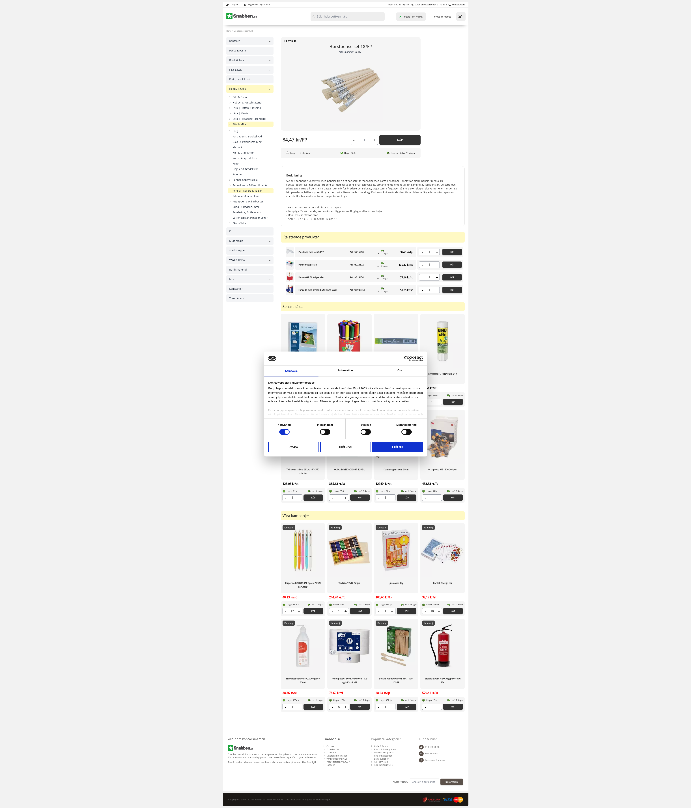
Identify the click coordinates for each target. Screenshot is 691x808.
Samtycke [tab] (291, 370)
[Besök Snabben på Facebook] (421, 760)
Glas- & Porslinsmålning (247, 142)
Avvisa (293, 446)
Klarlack (237, 147)
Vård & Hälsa (237, 260)
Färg (235, 131)
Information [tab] (345, 370)
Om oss (330, 746)
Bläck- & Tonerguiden (385, 749)
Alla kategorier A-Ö (383, 765)
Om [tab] (399, 370)
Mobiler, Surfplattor (384, 752)
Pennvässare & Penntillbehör (250, 185)
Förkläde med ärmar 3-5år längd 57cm (317, 289)
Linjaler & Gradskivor (245, 169)
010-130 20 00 (432, 747)
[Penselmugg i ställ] (290, 265)
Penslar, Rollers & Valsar (247, 190)
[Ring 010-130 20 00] (421, 747)
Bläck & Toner (237, 60)
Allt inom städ (381, 762)
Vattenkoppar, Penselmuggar (250, 217)
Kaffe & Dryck (381, 746)
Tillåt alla (397, 446)
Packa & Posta (237, 50)
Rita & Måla (240, 124)
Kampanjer (236, 288)
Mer (231, 279)
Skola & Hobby (381, 758)
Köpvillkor (331, 752)
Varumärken (236, 298)
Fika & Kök (235, 69)
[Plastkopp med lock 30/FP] (290, 252)
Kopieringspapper (383, 755)
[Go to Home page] (241, 16)
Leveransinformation (336, 755)
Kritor (236, 163)
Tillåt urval (345, 446)
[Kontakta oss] (421, 753)
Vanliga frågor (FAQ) (336, 758)
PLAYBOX (290, 41)
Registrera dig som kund (259, 4)
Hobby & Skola (238, 88)
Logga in (234, 4)
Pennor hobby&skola (245, 180)
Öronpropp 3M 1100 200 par (442, 469)
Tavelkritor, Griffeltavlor (247, 212)
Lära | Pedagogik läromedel (249, 118)
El (230, 231)
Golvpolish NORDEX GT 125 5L (349, 469)
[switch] (325, 432)
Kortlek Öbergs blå (442, 583)
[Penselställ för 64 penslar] (290, 277)
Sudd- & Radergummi (246, 207)
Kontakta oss (332, 749)
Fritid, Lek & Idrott (240, 79)
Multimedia (236, 241)
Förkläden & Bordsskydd (247, 136)
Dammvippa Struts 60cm (396, 469)
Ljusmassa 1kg (396, 583)
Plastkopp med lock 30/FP (311, 251)
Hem (228, 30)
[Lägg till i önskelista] (287, 153)
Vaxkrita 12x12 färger (349, 583)
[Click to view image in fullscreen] (351, 90)
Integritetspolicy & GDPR (338, 762)
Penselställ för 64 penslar (311, 277)
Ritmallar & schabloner (247, 196)
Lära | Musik (240, 113)
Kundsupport (458, 4)
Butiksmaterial (238, 269)
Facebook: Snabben (435, 760)
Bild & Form (240, 97)
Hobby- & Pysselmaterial (247, 102)
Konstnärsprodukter (245, 158)
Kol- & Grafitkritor (243, 152)
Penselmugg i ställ (307, 264)
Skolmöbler (239, 223)
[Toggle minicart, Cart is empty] (461, 16)
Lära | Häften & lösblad (247, 108)
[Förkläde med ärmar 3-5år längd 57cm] (290, 290)
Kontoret (234, 41)
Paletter (237, 174)
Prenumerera (451, 781)
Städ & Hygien (237, 250)
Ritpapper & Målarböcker (248, 201)
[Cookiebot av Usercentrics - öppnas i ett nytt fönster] (407, 358)
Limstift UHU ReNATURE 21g (442, 373)
